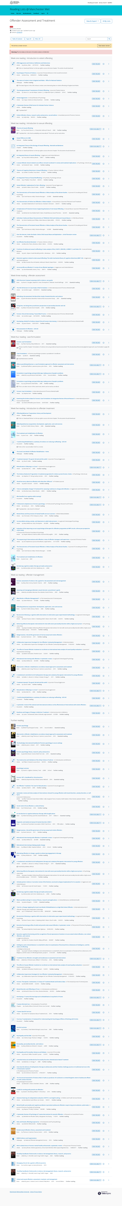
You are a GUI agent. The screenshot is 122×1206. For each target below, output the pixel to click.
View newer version (104, 45)
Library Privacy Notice (36, 1192)
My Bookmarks (27, 13)
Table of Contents (17, 39)
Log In (43, 13)
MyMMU (110, 2)
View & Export (91, 21)
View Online (96, 64)
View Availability (95, 129)
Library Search (103, 2)
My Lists (18, 13)
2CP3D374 (19, 32)
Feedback (36, 13)
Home (12, 13)
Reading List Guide (93, 2)
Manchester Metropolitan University (20, 1192)
